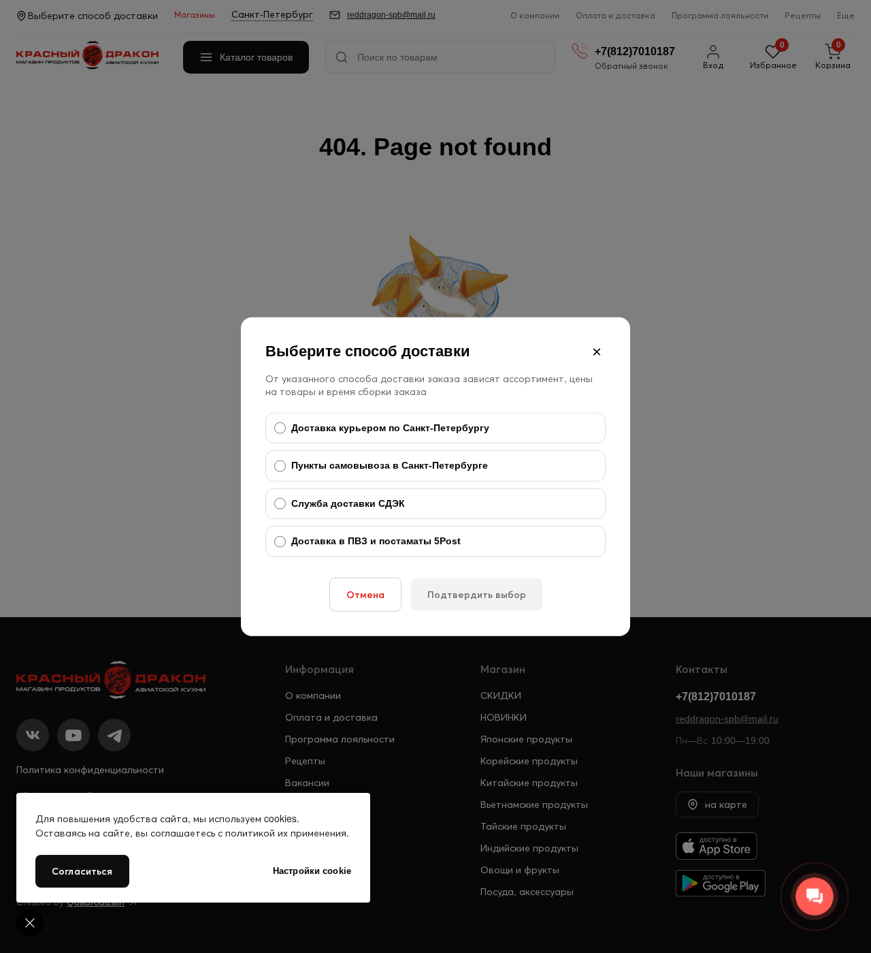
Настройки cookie (312, 871)
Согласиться (82, 871)
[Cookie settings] (30, 923)
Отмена (365, 595)
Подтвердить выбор (476, 595)
